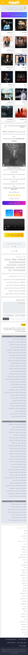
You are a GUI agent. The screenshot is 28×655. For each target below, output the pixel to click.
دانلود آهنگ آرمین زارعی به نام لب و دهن (17, 459)
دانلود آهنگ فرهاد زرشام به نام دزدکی (18, 363)
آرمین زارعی (24, 547)
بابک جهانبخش (23, 593)
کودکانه (10, 270)
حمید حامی (24, 627)
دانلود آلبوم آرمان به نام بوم (20, 411)
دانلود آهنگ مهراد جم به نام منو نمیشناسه (17, 448)
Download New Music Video (9, 139)
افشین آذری (24, 565)
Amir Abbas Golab (21, 259)
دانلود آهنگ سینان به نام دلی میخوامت (18, 414)
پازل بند (24, 606)
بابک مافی (24, 596)
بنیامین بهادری (23, 598)
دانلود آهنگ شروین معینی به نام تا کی (18, 371)
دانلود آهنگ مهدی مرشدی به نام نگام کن (18, 403)
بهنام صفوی (24, 603)
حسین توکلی (23, 624)
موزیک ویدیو (13, 251)
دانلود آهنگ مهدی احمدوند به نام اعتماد (18, 456)
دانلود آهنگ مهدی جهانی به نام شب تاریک (17, 358)
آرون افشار (24, 549)
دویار (25, 634)
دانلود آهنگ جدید (22, 639)
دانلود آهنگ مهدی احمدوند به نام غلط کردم (17, 424)
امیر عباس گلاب (7, 259)
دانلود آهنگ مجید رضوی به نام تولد (19, 467)
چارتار (25, 611)
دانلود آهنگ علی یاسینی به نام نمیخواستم (17, 453)
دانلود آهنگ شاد (22, 646)
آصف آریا (24, 552)
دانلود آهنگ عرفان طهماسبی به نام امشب (17, 451)
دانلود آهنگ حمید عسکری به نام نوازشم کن (17, 390)
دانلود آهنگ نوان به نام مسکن (20, 435)
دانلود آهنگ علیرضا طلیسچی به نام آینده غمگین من (15, 485)
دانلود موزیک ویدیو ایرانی (12, 265)
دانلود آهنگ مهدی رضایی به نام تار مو (18, 398)
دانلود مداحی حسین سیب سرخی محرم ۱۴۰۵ (17, 509)
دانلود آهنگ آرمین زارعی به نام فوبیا (19, 443)
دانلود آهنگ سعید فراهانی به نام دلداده (18, 395)
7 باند (25, 544)
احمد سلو (24, 560)
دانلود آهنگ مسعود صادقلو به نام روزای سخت (17, 445)
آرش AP (24, 585)
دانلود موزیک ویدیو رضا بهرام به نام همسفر (17, 368)
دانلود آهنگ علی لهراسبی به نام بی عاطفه (18, 483)
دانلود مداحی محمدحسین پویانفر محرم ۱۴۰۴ (17, 520)
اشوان (25, 562)
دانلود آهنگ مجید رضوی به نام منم (19, 427)
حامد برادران (23, 614)
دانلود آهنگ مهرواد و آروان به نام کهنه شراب (17, 408)
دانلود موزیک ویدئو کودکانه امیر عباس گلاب (17, 262)
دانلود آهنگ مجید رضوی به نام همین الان (17, 437)
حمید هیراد (24, 632)
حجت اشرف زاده (23, 621)
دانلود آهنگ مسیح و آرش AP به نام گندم (17, 440)
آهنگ (25, 530)
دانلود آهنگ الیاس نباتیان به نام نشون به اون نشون (15, 392)
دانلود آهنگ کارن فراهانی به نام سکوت (18, 406)
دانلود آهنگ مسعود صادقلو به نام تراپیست (17, 472)
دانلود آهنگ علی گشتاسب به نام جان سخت (17, 342)
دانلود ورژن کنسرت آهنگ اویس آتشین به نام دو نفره (15, 379)
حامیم (25, 619)
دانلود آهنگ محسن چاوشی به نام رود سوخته (17, 360)
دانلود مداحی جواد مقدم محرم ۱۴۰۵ (19, 517)
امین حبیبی (24, 580)
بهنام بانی (24, 601)
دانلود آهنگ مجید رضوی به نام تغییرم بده (17, 488)
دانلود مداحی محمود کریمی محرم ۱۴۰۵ (18, 507)
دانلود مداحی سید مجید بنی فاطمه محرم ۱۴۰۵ (17, 512)
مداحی (24, 538)
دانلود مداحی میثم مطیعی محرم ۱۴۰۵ (18, 504)
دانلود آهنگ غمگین (11, 642)
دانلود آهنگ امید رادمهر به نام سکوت (18, 416)
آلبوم (25, 533)
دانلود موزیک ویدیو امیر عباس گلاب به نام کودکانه (16, 126)
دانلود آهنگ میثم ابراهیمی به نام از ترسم (18, 366)
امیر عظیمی (24, 578)
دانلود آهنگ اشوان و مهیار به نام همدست (17, 461)
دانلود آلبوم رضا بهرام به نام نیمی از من (18, 464)
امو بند (24, 567)
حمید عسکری (23, 629)
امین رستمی (24, 583)
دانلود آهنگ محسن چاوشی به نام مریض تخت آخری (15, 477)
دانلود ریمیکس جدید (21, 642)
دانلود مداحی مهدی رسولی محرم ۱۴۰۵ (18, 515)
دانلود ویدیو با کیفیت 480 (14, 235)
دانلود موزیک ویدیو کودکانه (9, 267)
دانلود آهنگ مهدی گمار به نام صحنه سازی (17, 344)
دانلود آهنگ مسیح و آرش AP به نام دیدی (17, 496)
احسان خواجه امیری (22, 557)
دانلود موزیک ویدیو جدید (20, 132)
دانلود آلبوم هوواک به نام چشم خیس (18, 387)
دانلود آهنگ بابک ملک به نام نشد (19, 339)
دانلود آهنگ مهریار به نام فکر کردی (19, 400)
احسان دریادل (23, 554)
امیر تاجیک (24, 572)
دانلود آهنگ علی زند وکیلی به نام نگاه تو (18, 475)
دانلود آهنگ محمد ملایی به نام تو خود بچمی (17, 352)
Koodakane (14, 259)
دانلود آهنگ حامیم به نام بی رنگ (19, 480)
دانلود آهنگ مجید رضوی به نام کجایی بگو (17, 432)
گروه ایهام (24, 590)
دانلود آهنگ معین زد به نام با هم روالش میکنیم (16, 491)
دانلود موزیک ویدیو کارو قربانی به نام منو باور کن (16, 350)
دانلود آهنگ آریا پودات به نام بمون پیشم (18, 355)
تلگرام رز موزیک (9, 213)
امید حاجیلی (23, 570)
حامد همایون (23, 616)
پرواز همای (24, 609)
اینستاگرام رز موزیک (18, 212)
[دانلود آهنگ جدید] (14, 2)
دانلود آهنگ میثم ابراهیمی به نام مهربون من (17, 493)
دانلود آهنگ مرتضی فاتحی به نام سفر (18, 384)
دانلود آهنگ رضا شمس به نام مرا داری (18, 347)
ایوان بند (24, 588)
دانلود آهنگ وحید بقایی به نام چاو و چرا (18, 382)
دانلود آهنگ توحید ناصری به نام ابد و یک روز (17, 376)
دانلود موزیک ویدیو (21, 265)
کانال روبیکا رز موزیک (14, 203)
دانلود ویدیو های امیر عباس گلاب (19, 270)
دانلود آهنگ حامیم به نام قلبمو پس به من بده (17, 469)
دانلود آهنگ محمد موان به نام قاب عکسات (17, 374)
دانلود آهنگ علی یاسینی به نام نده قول (18, 430)
